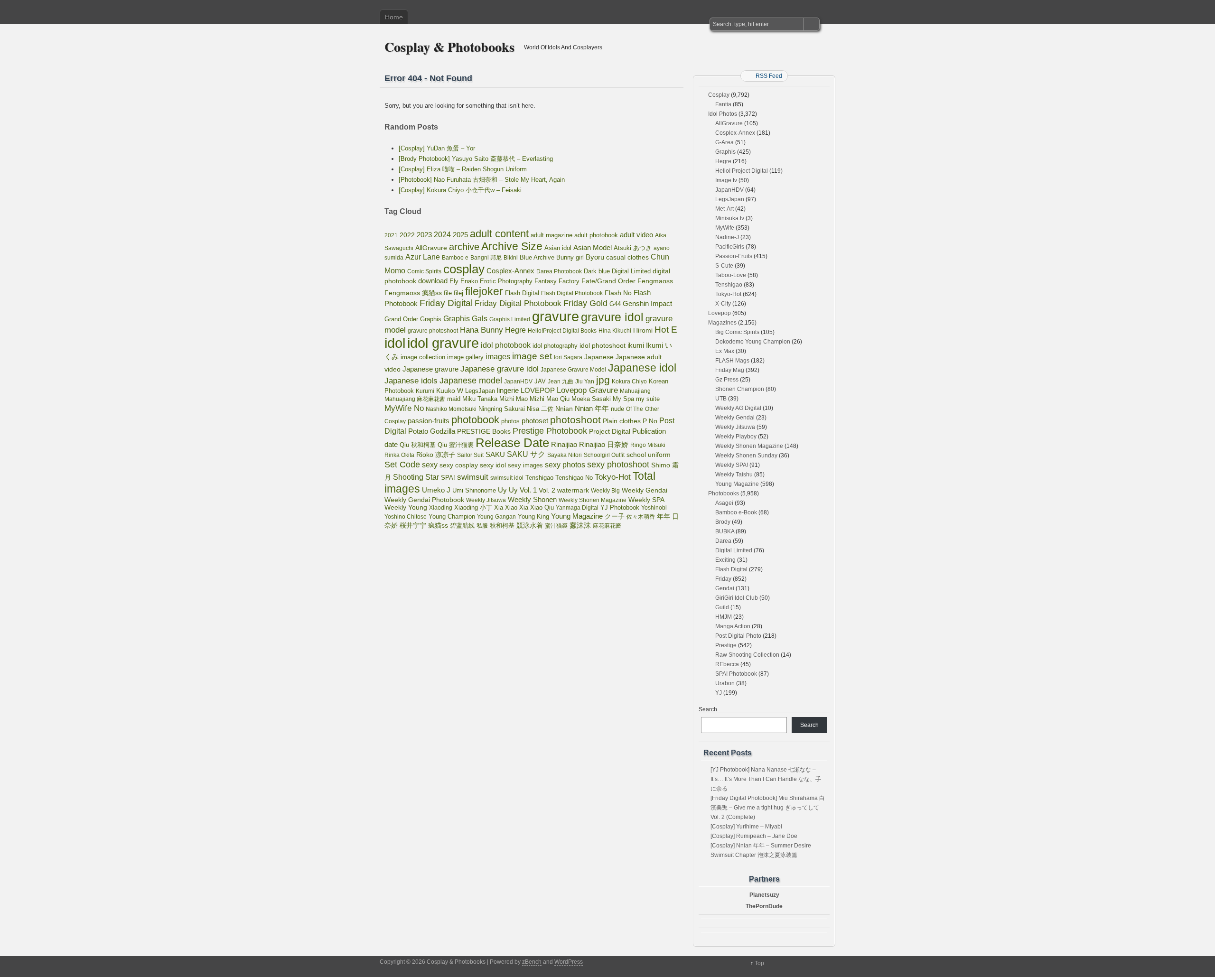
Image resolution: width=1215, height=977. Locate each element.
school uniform (648, 454)
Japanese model (470, 380)
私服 (482, 525)
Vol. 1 (528, 490)
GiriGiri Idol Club (736, 598)
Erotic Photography (506, 281)
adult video (636, 235)
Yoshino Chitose (405, 516)
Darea (723, 541)
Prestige (726, 645)
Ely (453, 281)
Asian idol (557, 248)
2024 (442, 235)
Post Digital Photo (738, 636)
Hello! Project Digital (741, 170)
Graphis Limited (509, 319)
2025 (460, 235)
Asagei (724, 503)
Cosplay (718, 95)
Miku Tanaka (479, 398)
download (433, 281)
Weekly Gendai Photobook (424, 499)
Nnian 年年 (592, 408)
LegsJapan (480, 390)
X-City (723, 303)
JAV (540, 381)
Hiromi (643, 330)
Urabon (725, 683)
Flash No (618, 293)
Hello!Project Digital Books (562, 330)
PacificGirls (729, 246)
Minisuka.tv (729, 218)
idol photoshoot (602, 345)
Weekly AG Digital (738, 408)
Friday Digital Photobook (518, 303)
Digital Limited (631, 271)
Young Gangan (496, 516)
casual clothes (627, 257)
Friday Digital (446, 303)
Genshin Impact (647, 303)
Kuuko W (449, 390)
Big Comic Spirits (737, 332)
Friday (723, 579)
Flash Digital (522, 293)
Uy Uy (508, 490)
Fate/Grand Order (608, 281)
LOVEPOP (538, 390)
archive (464, 247)
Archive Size (511, 246)
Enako (469, 281)
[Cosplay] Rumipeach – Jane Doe (753, 836)
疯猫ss (438, 525)
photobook (475, 420)
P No (650, 421)
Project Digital (609, 431)
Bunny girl (570, 257)
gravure (555, 316)
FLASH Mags (732, 360)
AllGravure (431, 247)
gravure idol (612, 317)
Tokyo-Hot (613, 477)
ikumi (635, 345)
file (448, 293)
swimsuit (472, 477)
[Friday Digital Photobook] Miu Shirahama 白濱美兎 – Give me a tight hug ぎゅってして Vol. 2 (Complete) (767, 807)
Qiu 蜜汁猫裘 (456, 444)
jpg (603, 379)
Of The (634, 409)
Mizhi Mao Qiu (550, 398)
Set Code (402, 464)
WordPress (568, 961)
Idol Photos (722, 114)
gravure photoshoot (433, 330)
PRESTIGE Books (484, 431)
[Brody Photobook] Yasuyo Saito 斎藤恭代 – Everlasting (476, 158)
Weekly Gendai (644, 490)
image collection (423, 357)
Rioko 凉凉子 (435, 454)
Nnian (564, 408)
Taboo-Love (730, 275)
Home (394, 17)
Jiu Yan (584, 381)
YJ (718, 692)
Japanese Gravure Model (573, 369)
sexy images (525, 465)
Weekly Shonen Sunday (746, 455)
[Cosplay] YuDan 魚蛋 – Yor (437, 148)
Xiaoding (440, 507)
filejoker (484, 291)
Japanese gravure (430, 369)
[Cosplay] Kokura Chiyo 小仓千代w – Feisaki (460, 190)
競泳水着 (529, 525)
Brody (722, 522)
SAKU (495, 454)
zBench (532, 961)
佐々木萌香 (640, 516)
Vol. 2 (547, 490)
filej (458, 293)
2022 (407, 235)
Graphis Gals (465, 319)
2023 (424, 235)
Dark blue (597, 271)
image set (532, 356)
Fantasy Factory (556, 281)
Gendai (724, 588)
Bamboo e (455, 257)
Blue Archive (537, 257)
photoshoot (575, 419)
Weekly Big (605, 490)
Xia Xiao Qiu (536, 507)
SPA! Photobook (736, 673)
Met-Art (724, 208)
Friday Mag (729, 370)
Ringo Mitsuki (647, 445)
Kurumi (425, 391)
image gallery (465, 357)
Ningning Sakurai (501, 408)
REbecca (727, 664)
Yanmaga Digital (577, 507)
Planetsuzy (764, 895)
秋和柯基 (502, 525)
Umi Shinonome (474, 490)
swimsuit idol (506, 478)
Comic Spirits (424, 271)
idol (394, 343)
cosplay (464, 269)
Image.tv (726, 180)
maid (453, 398)
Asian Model (592, 247)
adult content (499, 234)
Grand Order (401, 319)
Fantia (723, 104)
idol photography (555, 346)
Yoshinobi (654, 507)
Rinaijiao (564, 444)
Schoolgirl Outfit (604, 455)
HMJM (723, 617)
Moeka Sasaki (591, 398)
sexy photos (565, 464)
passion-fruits (428, 421)
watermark (573, 490)
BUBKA (724, 531)
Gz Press (726, 379)
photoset (535, 421)
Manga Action (732, 626)
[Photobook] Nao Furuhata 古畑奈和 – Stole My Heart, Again (482, 179)
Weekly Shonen (532, 499)
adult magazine (551, 235)
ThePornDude (764, 906)
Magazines (722, 322)
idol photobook (506, 345)
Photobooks (723, 493)
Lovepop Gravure (587, 390)
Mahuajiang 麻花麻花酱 (414, 399)
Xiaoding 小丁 (473, 507)
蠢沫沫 (580, 525)
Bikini (511, 257)
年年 (663, 516)
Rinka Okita (399, 455)
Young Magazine (577, 516)
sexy (430, 465)
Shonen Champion (739, 389)
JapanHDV (518, 381)
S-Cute (724, 265)
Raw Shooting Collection (747, 654)
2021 (391, 235)
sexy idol (493, 465)
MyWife (724, 227)
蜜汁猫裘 (556, 525)
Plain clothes (622, 421)
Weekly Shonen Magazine (592, 500)
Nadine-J (727, 237)
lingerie (508, 390)
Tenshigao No (574, 477)
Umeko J (436, 490)
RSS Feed (769, 76)
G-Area (724, 142)
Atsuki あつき (633, 247)
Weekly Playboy (736, 436)
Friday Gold (585, 303)
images (498, 356)
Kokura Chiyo (629, 381)
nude (617, 409)
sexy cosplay (458, 465)
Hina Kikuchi (614, 330)
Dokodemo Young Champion (752, 341)
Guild (722, 607)
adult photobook (596, 235)
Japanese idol (642, 368)
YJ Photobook (619, 507)
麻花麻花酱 (607, 525)
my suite (648, 398)
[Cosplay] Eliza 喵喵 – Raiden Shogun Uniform (463, 169)
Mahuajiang (635, 391)
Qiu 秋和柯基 (418, 444)
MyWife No (404, 408)
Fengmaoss (655, 281)
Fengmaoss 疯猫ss (413, 293)
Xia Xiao (505, 507)
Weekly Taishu (734, 474)
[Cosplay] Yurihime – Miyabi (746, 826)
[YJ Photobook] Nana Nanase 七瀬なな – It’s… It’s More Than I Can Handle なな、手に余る (765, 779)
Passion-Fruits (733, 256)
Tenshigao (539, 477)
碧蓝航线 (462, 525)
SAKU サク (526, 454)
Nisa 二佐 (540, 408)
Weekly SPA (646, 499)
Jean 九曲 (560, 381)
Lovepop (719, 313)
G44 (615, 303)
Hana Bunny (481, 330)
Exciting (725, 560)
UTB (721, 398)
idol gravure (443, 343)
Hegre (515, 330)
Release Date (512, 442)
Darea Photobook (559, 271)
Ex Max (724, 351)
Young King (533, 516)
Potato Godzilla (431, 431)
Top (759, 963)
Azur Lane (422, 257)
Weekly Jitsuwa (486, 500)
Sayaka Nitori (564, 455)
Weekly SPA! (731, 465)
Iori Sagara (568, 357)
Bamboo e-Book (736, 512)
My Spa (623, 399)
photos (510, 421)
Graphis (430, 319)
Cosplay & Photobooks (449, 46)
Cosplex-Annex (510, 271)
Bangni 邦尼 (486, 257)
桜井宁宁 (413, 525)
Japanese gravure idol (499, 368)
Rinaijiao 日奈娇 (603, 444)
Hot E (665, 330)
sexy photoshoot (618, 464)
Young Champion (452, 516)
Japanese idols (411, 380)
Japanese (599, 357)
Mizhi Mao (513, 398)
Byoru (595, 257)
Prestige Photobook (550, 431)
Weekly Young (405, 507)
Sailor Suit (470, 455)
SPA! (448, 478)
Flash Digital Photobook (572, 293)
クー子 (615, 516)
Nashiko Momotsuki (451, 409)
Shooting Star (416, 477)
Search (708, 709)
